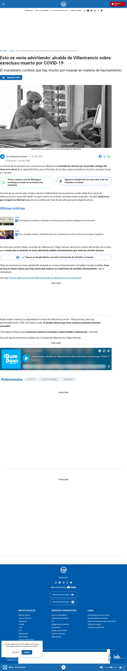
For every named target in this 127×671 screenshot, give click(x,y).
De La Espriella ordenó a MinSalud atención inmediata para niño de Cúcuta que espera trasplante (60, 234)
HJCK (21, 627)
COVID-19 (30, 379)
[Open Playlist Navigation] (124, 667)
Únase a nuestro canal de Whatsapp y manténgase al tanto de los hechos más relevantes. (25, 182)
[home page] (63, 4)
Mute (101, 667)
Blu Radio (3, 51)
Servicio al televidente (59, 615)
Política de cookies (94, 624)
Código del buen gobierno (60, 624)
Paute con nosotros (58, 634)
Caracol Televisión (25, 618)
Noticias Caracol (24, 615)
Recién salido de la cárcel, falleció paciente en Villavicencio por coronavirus (45, 278)
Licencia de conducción (59, 10)
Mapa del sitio (56, 637)
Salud (11, 51)
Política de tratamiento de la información (102, 621)
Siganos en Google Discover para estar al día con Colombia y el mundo (86, 181)
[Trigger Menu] (3, 4)
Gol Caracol (23, 621)
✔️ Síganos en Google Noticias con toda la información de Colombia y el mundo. (58, 257)
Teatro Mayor (23, 637)
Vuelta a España (75, 10)
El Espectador (23, 634)
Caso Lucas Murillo (41, 10)
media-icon (63, 667)
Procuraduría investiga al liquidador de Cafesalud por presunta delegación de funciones (56, 220)
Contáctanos (55, 627)
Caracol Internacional (26, 640)
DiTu (20, 630)
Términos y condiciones (96, 627)
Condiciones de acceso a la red (99, 615)
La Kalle (21, 624)
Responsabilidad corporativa (98, 618)
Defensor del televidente (60, 618)
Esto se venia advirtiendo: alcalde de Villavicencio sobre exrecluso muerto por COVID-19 (47, 51)
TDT (53, 621)
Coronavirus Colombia (49, 379)
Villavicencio (68, 379)
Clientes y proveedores (59, 630)
